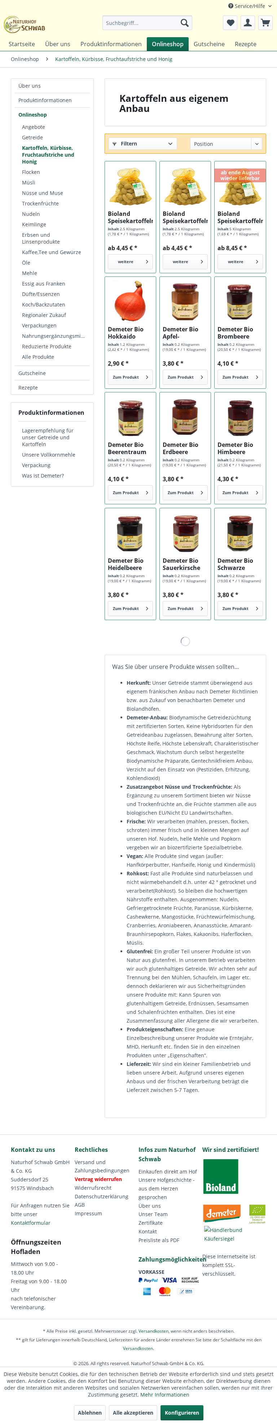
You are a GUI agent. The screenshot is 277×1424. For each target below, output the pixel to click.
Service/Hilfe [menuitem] (250, 6)
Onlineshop (32, 114)
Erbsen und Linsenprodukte (41, 238)
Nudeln (31, 213)
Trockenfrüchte (40, 203)
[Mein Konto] (248, 23)
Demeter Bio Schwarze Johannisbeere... (240, 564)
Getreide (32, 137)
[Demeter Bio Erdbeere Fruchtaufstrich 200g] (185, 417)
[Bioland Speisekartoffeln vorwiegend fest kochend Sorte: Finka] (130, 186)
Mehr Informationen (164, 1394)
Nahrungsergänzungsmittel (55, 335)
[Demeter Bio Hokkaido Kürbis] (130, 302)
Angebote (33, 126)
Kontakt (147, 1231)
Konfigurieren (182, 1412)
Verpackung (36, 465)
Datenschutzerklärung (101, 1196)
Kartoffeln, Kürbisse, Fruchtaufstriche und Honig (48, 154)
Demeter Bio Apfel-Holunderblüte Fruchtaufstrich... (185, 333)
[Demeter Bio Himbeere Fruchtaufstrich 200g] (240, 417)
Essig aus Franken (43, 283)
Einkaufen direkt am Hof (167, 1171)
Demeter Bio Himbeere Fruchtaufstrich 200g (240, 448)
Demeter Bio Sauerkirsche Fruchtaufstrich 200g (185, 564)
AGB (80, 1204)
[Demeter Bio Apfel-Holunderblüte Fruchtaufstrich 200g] (185, 302)
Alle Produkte (38, 356)
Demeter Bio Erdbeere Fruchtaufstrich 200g (185, 448)
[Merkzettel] (230, 23)
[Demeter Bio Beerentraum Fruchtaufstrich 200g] (130, 417)
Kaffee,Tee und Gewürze (51, 252)
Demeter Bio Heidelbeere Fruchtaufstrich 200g (130, 564)
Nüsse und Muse (42, 193)
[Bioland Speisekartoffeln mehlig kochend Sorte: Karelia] (240, 186)
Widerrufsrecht (93, 1187)
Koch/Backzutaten (43, 304)
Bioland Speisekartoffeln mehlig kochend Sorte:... (240, 217)
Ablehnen (90, 1412)
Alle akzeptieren (133, 1412)
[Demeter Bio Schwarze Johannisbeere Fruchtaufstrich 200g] (240, 533)
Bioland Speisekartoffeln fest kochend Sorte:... (185, 217)
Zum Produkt (126, 377)
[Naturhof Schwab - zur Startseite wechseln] (24, 25)
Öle (26, 262)
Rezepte (28, 387)
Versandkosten (153, 1331)
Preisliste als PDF (158, 1240)
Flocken (31, 172)
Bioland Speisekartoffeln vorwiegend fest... (130, 217)
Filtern (128, 143)
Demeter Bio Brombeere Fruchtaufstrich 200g (240, 333)
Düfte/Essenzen (41, 294)
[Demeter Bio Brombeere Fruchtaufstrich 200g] (240, 302)
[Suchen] (184, 23)
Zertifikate (150, 1222)
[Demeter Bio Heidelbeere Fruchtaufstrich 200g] (130, 533)
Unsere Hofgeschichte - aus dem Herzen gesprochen (166, 1188)
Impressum (88, 1213)
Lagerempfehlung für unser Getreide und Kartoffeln (48, 437)
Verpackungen (39, 325)
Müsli (28, 182)
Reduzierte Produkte (46, 346)
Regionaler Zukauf (44, 315)
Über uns (29, 85)
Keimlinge (34, 224)
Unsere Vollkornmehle (48, 454)
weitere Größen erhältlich (125, 264)
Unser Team (153, 1214)
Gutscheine (32, 373)
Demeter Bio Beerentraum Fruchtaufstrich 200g (130, 448)
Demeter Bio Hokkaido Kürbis (126, 333)
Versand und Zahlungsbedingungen (102, 1166)
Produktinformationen (45, 100)
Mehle (29, 273)
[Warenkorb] (265, 23)
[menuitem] (147, 23)
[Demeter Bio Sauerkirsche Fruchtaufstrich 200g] (185, 533)
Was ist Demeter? (43, 475)
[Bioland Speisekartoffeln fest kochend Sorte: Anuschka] (185, 186)
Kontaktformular (30, 1222)
